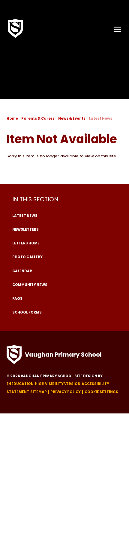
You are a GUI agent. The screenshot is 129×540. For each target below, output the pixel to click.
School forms (27, 312)
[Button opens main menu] (117, 28)
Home (12, 118)
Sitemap (38, 392)
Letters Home (26, 243)
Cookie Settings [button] (101, 392)
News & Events (72, 118)
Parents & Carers (38, 118)
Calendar (22, 271)
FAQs (17, 298)
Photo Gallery (27, 257)
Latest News (100, 118)
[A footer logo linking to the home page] (14, 354)
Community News (29, 284)
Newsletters (25, 229)
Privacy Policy (65, 392)
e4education (20, 383)
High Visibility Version (57, 383)
